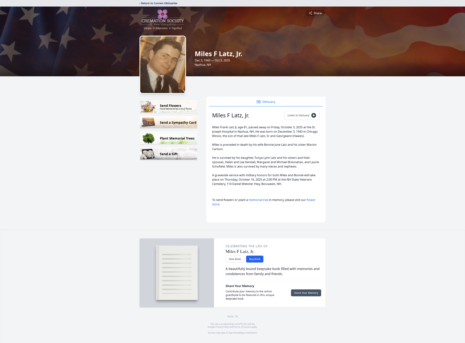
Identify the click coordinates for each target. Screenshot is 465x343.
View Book (235, 259)
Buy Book (254, 259)
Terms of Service (242, 326)
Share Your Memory (306, 292)
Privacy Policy (222, 326)
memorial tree (258, 200)
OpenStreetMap (236, 332)
